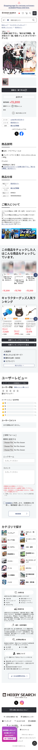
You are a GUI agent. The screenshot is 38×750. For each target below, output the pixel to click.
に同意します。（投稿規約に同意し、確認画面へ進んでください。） (20, 504)
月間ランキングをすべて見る (18, 345)
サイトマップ (19, 741)
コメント (7, 468)
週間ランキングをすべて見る (18, 340)
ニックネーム (8, 456)
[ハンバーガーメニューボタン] (35, 13)
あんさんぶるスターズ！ (14, 354)
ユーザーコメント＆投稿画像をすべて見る (14, 383)
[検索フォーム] (30, 13)
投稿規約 (9, 503)
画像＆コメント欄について (21, 387)
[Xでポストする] (17, 134)
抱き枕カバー (15, 122)
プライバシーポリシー (28, 734)
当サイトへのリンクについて (28, 738)
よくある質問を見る (18, 676)
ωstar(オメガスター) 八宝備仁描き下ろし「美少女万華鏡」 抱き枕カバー (18, 167)
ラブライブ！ (10, 361)
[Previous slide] (2, 275)
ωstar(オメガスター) (17, 120)
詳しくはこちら (7, 224)
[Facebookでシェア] (21, 134)
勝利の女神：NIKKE (12, 358)
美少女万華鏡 (15, 126)
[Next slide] (36, 275)
